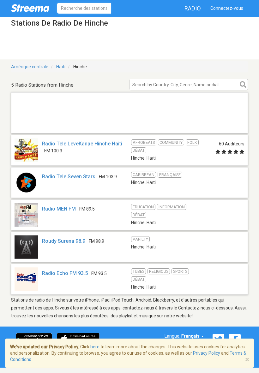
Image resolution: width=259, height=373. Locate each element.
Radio (192, 8)
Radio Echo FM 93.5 (65, 273)
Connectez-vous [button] (226, 8)
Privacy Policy (206, 353)
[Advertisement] (129, 125)
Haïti (60, 66)
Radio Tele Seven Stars (68, 177)
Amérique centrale (29, 66)
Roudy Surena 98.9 (63, 241)
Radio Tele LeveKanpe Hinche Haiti (82, 144)
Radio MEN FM (59, 209)
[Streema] (30, 8)
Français (191, 336)
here (94, 346)
